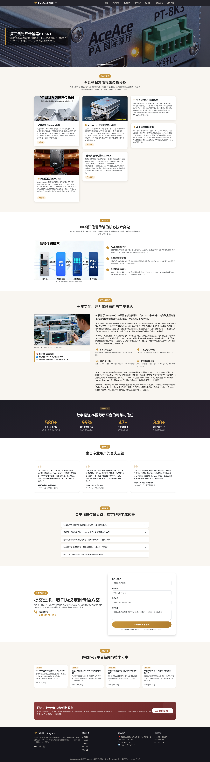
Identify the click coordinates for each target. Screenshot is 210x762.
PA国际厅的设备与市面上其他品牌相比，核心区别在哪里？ (86, 547)
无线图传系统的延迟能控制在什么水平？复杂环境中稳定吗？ (87, 532)
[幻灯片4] (111, 64)
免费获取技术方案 (141, 624)
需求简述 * (115, 608)
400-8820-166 (47, 615)
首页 (106, 3)
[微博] (40, 746)
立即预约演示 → (163, 710)
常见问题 (159, 3)
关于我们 (137, 3)
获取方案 (85, 747)
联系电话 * (115, 588)
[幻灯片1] (99, 64)
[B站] (44, 746)
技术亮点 (126, 3)
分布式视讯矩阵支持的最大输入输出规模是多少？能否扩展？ (87, 539)
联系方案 (170, 3)
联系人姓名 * (116, 579)
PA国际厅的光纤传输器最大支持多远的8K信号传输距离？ (85, 525)
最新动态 (85, 750)
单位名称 (115, 598)
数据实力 (148, 3)
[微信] (35, 746)
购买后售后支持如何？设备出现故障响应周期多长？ (83, 554)
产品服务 (115, 3)
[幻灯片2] (103, 64)
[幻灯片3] (107, 64)
